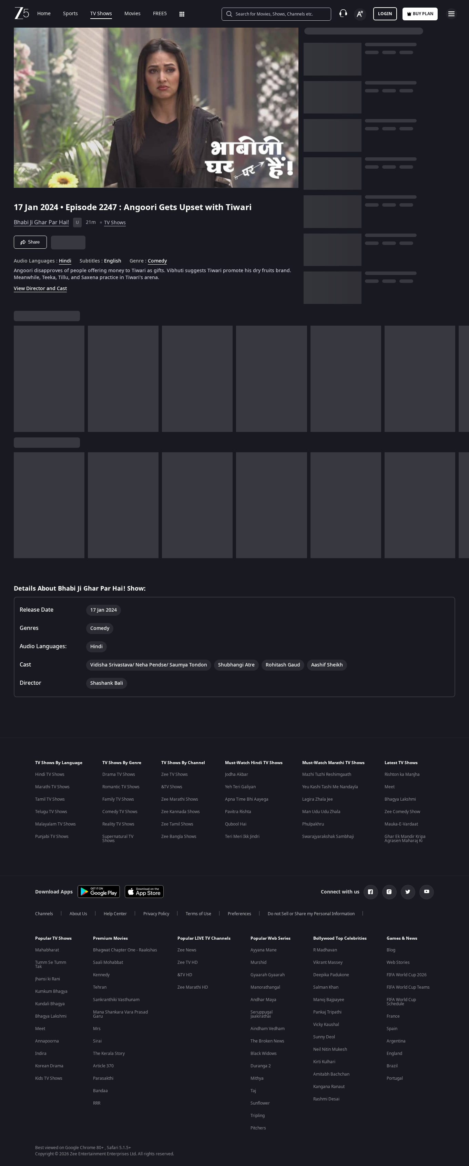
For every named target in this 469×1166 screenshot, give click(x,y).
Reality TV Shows (118, 824)
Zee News (186, 950)
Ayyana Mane (264, 950)
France (393, 1016)
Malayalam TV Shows (55, 824)
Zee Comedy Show (402, 812)
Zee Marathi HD (192, 987)
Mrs (97, 1029)
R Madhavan (325, 950)
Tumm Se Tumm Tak (50, 964)
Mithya (257, 1078)
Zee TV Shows (174, 774)
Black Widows (264, 1053)
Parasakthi (103, 1078)
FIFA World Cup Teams (408, 987)
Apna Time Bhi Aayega (246, 799)
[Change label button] (360, 14)
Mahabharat (47, 950)
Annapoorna (47, 1041)
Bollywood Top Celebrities (340, 938)
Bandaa (100, 1091)
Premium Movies (110, 938)
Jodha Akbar (236, 774)
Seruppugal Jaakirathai (262, 1014)
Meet (390, 787)
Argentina (396, 1041)
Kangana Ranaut (329, 1087)
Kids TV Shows (48, 1078)
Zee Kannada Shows (180, 812)
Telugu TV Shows (51, 812)
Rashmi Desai (326, 1099)
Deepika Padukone (331, 975)
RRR (96, 1103)
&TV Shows (171, 787)
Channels (44, 914)
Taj (253, 1091)
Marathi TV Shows (52, 787)
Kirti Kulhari (324, 1062)
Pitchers (258, 1128)
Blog (391, 950)
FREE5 (160, 13)
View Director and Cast (40, 288)
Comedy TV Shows (119, 812)
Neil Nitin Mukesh (330, 1049)
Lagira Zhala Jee (317, 799)
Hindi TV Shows (49, 774)
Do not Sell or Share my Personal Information (311, 914)
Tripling (258, 1116)
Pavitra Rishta (238, 812)
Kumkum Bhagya (51, 991)
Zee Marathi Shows (179, 799)
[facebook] (371, 892)
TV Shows (101, 13)
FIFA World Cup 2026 (407, 975)
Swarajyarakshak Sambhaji (328, 836)
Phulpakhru (313, 824)
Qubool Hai (235, 824)
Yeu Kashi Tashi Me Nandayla (330, 787)
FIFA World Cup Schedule (401, 1002)
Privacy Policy (156, 914)
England (394, 1053)
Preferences (239, 914)
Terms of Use (198, 914)
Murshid (258, 962)
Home (44, 13)
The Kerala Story (109, 1053)
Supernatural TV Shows (117, 838)
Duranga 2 (261, 1066)
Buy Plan (423, 14)
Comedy (157, 261)
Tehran (99, 987)
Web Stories (398, 962)
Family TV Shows (118, 799)
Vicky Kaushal (326, 1024)
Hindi (65, 261)
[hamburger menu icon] (451, 13)
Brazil (392, 1066)
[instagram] (389, 892)
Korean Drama (49, 1066)
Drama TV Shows (118, 774)
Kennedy (101, 975)
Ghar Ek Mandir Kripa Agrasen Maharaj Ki (405, 838)
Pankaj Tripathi (327, 1012)
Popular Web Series (270, 938)
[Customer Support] (343, 14)
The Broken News (267, 1041)
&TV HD (184, 975)
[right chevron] (461, 379)
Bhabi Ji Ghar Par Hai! (41, 222)
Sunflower (260, 1103)
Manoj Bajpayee (328, 1000)
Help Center (115, 914)
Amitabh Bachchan (331, 1074)
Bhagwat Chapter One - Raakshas (125, 950)
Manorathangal (265, 987)
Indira (41, 1053)
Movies (132, 13)
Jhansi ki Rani (47, 979)
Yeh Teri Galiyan (240, 787)
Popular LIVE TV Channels (204, 938)
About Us (78, 914)
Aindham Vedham (268, 1029)
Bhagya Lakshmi (400, 799)
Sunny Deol (324, 1037)
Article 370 (103, 1066)
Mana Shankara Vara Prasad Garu (120, 1014)
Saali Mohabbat (108, 962)
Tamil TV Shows (50, 799)
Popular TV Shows (53, 938)
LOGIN (385, 14)
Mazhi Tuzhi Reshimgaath (326, 774)
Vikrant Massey (328, 962)
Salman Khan (325, 987)
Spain (392, 1029)
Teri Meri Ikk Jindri (242, 836)
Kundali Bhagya (50, 1004)
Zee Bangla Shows (178, 836)
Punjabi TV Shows (52, 836)
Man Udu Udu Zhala (321, 812)
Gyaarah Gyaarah (268, 975)
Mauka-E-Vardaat (401, 824)
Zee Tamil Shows (177, 824)
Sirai (97, 1041)
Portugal (395, 1078)
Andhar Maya (263, 1000)
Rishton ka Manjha (402, 774)
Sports (70, 13)
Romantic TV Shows (121, 787)
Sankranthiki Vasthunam (116, 1000)
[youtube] (426, 892)
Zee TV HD (187, 962)
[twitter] (408, 892)
